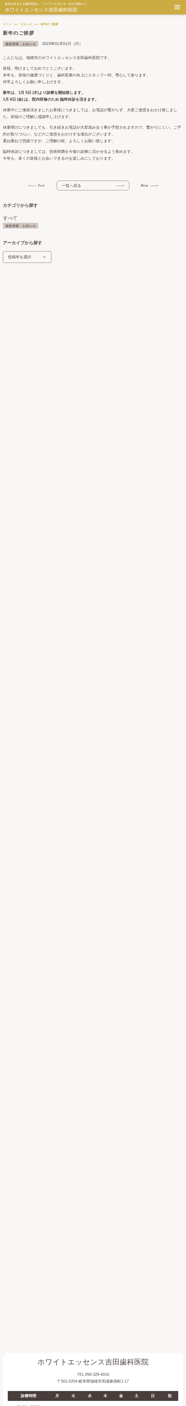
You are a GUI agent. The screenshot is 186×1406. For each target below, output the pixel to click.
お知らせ (26, 24)
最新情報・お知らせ (20, 226)
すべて (10, 218)
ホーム (7, 24)
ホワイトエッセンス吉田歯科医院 (41, 9)
